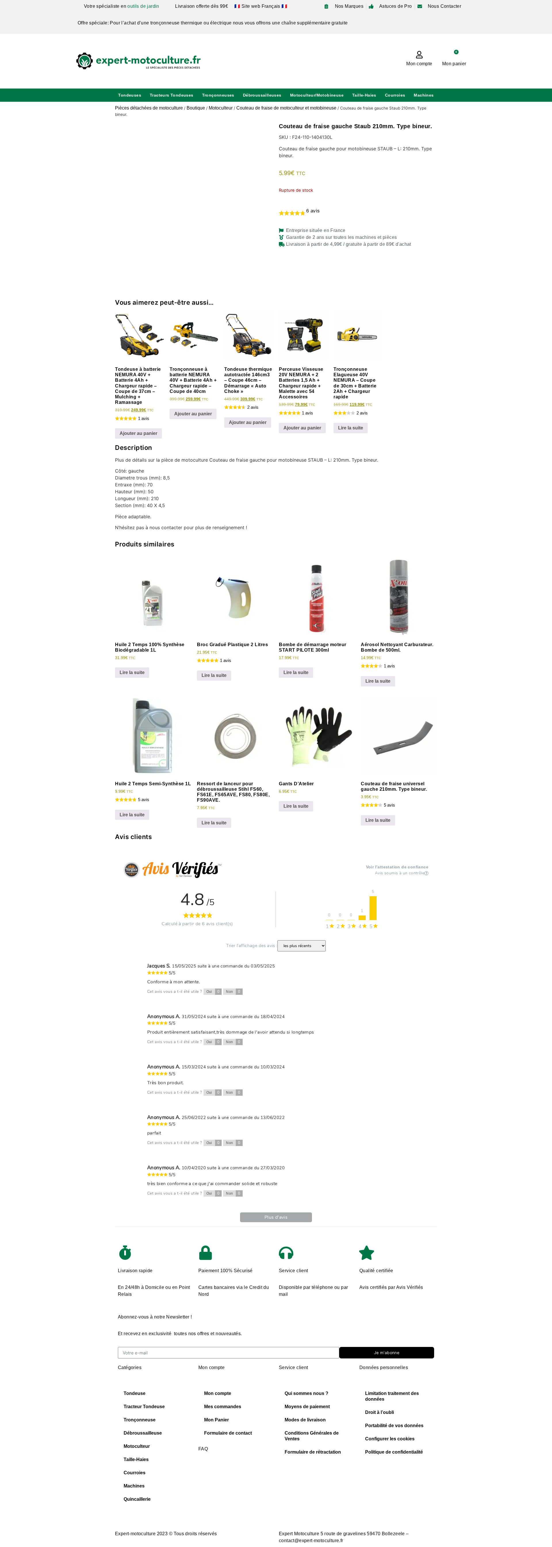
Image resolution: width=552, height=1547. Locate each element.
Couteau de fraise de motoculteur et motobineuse (286, 107)
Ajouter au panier (138, 433)
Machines (424, 95)
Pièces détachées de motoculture (149, 107)
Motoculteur (221, 107)
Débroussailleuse (143, 1433)
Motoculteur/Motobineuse (317, 95)
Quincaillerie (137, 1499)
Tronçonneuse (140, 1419)
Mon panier (454, 63)
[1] (362, 917)
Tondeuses (129, 95)
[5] (373, 908)
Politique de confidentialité (394, 1452)
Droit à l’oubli (379, 1412)
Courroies (395, 95)
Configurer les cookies (390, 1438)
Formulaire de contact (228, 1433)
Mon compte (419, 63)
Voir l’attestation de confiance (397, 867)
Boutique (196, 107)
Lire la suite (350, 427)
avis (313, 211)
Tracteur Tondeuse (144, 1406)
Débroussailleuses (262, 95)
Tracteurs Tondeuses (171, 95)
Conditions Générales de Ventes (312, 1436)
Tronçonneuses (218, 95)
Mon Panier (216, 1419)
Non (233, 991)
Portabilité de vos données (394, 1425)
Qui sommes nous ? (306, 1393)
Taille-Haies (364, 95)
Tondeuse (134, 1393)
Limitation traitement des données (392, 1396)
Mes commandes (222, 1406)
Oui (213, 991)
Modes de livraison (305, 1419)
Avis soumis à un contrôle (399, 874)
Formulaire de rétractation (313, 1452)
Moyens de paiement (307, 1406)
